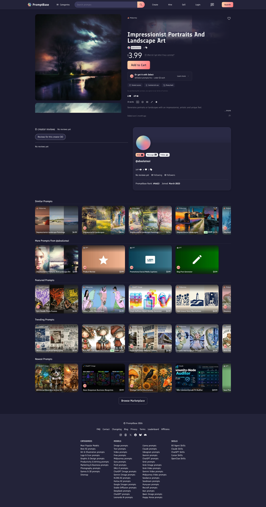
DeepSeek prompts (122, 491)
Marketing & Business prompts (94, 465)
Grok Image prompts (152, 465)
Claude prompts (150, 449)
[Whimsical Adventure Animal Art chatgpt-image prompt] (56, 378)
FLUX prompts (120, 465)
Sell (183, 4)
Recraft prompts (150, 487)
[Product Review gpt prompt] (103, 259)
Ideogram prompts (151, 452)
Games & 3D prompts (90, 471)
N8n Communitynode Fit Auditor (190, 390)
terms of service (162, 91)
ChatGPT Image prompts (125, 471)
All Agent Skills (178, 445)
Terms (142, 429)
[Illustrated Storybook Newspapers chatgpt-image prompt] (56, 338)
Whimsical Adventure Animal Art (49, 390)
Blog (126, 429)
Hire (170, 4)
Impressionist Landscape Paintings (50, 232)
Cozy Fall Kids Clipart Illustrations (96, 351)
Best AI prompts (88, 449)
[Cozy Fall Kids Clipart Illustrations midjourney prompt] (103, 338)
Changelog (117, 429)
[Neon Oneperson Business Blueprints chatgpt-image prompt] (103, 378)
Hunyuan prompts (151, 484)
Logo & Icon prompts (90, 455)
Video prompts (120, 452)
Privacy (134, 429)
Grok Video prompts (152, 468)
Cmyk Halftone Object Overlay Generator (146, 311)
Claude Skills (177, 449)
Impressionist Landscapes (93, 232)
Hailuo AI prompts (122, 481)
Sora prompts (120, 461)
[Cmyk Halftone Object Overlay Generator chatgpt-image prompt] (150, 299)
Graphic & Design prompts (92, 458)
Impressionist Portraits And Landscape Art (53, 272)
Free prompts (120, 455)
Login (197, 4)
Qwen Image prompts (152, 494)
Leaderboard (153, 429)
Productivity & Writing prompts (95, 461)
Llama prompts (149, 445)
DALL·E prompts (121, 468)
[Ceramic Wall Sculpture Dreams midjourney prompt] (197, 338)
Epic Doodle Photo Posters (46, 311)
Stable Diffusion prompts (125, 487)
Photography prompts (90, 468)
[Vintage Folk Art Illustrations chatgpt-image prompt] (150, 378)
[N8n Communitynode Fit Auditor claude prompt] (197, 378)
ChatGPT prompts (122, 494)
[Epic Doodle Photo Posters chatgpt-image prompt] (56, 299)
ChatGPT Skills (178, 452)
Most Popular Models (90, 445)
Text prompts (120, 449)
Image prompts (121, 445)
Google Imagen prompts (125, 484)
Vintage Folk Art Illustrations (141, 390)
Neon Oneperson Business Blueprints (98, 390)
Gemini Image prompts (124, 474)
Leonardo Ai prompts (123, 497)
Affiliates (165, 429)
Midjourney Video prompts (154, 474)
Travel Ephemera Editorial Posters (143, 351)
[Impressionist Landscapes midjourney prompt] (103, 220)
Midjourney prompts (123, 458)
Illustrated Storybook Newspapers (49, 351)
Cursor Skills (177, 455)
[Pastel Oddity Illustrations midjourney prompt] (103, 299)
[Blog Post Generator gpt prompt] (197, 259)
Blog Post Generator (184, 272)
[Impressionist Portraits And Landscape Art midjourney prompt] (56, 259)
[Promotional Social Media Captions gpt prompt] (150, 259)
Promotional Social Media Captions (143, 272)
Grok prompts (149, 461)
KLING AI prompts (122, 478)
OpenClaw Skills (178, 458)
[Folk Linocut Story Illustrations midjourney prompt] (197, 299)
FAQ (98, 429)
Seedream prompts (151, 481)
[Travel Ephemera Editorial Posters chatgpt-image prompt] (150, 338)
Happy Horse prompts (152, 497)
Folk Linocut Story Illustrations (189, 311)
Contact (106, 429)
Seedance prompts (151, 478)
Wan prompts (148, 491)
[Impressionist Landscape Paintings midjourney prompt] (56, 220)
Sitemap (84, 474)
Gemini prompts (150, 455)
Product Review (89, 272)
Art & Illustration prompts (93, 452)
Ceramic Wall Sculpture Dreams (189, 351)
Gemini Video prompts (153, 471)
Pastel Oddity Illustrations (93, 311)
